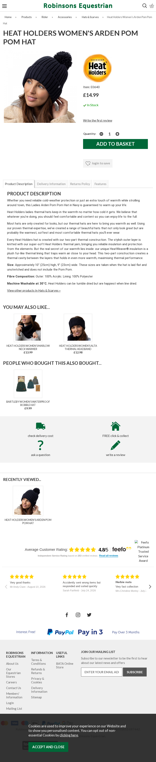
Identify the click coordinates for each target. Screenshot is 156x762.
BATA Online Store (64, 665)
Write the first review (97, 120)
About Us (12, 663)
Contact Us (13, 688)
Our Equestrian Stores (13, 672)
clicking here (69, 735)
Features (100, 184)
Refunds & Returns (38, 671)
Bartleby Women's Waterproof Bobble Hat (28, 403)
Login (10, 703)
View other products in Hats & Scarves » (34, 290)
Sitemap (36, 697)
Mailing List (14, 708)
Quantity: (89, 133)
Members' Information (14, 695)
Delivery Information (51, 184)
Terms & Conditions (38, 661)
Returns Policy (80, 184)
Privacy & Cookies (37, 680)
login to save (100, 163)
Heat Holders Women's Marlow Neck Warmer (28, 347)
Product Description (18, 184)
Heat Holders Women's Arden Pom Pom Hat (28, 521)
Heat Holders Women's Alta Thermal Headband (78, 347)
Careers (11, 682)
